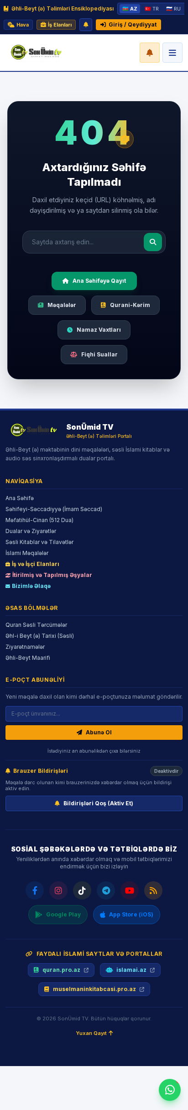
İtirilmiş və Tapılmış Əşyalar (52, 574)
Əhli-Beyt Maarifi (27, 657)
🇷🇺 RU (173, 8)
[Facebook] (35, 890)
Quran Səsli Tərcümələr (36, 624)
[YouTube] (129, 890)
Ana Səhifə (19, 498)
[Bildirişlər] (85, 24)
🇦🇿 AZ (129, 8)
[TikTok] (82, 890)
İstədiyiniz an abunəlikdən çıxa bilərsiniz (94, 751)
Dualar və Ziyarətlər (30, 531)
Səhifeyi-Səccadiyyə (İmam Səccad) (53, 509)
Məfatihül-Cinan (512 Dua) (39, 520)
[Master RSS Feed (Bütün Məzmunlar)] (153, 890)
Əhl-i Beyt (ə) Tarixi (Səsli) (39, 635)
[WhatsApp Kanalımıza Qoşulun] (170, 1090)
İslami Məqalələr (26, 553)
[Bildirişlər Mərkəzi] (150, 53)
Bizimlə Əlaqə (31, 585)
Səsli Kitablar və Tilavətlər (39, 542)
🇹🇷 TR (152, 8)
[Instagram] (58, 890)
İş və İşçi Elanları (35, 563)
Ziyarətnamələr (25, 646)
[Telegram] (106, 890)
